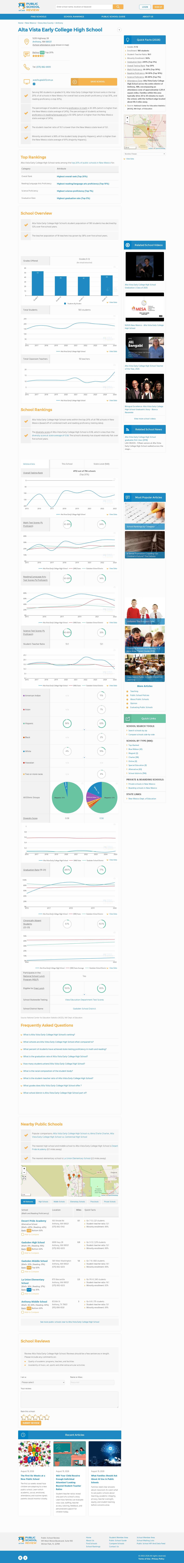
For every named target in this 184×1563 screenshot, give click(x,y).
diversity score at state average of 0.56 (50, 435)
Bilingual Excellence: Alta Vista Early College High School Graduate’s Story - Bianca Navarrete (144, 409)
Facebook (25, 1557)
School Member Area (146, 1537)
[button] (79, 1177)
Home (88, 1537)
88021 (49, 42)
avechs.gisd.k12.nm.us (43, 80)
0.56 (102, 818)
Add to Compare (32, 1234)
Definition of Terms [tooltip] (29, 464)
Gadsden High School (33, 1242)
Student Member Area (118, 1537)
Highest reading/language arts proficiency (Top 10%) (83, 184)
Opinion (133, 703)
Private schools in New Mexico (142, 784)
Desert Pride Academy (33, 1221)
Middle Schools (59, 1202)
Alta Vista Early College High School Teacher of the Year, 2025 (144, 368)
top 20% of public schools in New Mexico (91, 163)
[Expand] (24, 1178)
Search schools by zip (138, 730)
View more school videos (145, 418)
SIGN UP (158, 7)
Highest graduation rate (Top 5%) (73, 198)
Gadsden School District (84, 1009)
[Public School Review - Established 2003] (29, 7)
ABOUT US (148, 16)
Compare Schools (116, 1543)
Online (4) (133, 761)
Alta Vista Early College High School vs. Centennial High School (73, 1135)
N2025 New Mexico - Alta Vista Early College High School (144, 327)
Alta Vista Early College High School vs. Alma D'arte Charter (81, 1133)
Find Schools (91, 1543)
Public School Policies (139, 695)
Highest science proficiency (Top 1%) (75, 191)
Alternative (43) (135, 769)
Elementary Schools (77, 1202)
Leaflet (103, 1195)
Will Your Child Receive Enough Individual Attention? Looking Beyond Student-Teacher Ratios (68, 1482)
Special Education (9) (138, 765)
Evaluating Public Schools (141, 707)
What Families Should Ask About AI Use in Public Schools (104, 1479)
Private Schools (110, 1202)
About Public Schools (139, 699)
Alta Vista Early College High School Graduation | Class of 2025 (140, 286)
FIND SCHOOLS (38, 16)
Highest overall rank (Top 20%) (72, 176)
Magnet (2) (133, 753)
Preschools (94, 1202)
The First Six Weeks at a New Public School (33, 1477)
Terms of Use (144, 1559)
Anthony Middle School (34, 1302)
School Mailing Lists (145, 1540)
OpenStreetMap (113, 1195)
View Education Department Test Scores (84, 1000)
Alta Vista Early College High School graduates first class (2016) (140, 439)
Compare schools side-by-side (142, 734)
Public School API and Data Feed (151, 1543)
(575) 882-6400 (43, 67)
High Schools (43, 1202)
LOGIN (145, 7)
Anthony (37, 42)
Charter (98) (134, 757)
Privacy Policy (158, 1559)
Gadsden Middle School (34, 1261)
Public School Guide (118, 1540)
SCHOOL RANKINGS (74, 16)
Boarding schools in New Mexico (143, 788)
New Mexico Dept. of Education (142, 798)
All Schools (28, 1202)
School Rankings (93, 1546)
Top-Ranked (134, 745)
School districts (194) (137, 773)
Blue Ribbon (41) (135, 749)
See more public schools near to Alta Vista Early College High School (69, 1322)
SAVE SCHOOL (98, 82)
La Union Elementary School (77, 1158)
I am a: (23, 1377)
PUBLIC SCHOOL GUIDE (113, 16)
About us (90, 1540)
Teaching (134, 691)
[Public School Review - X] (20, 1558)
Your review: (26, 1388)
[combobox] (82, 6)
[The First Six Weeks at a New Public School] (34, 1454)
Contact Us (114, 1546)
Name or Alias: (76, 1377)
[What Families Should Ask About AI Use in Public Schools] (105, 1454)
